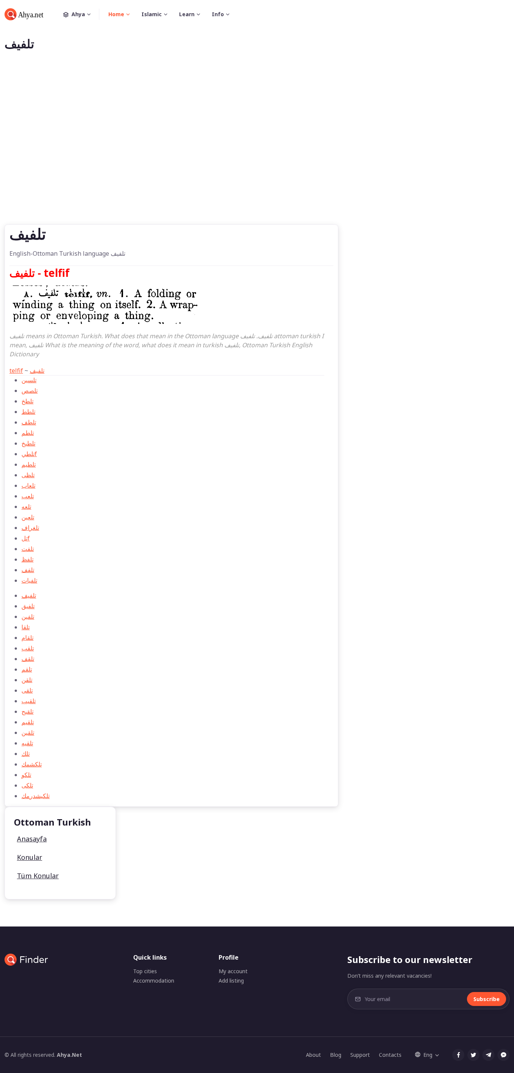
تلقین (27, 732)
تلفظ (27, 559)
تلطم (27, 433)
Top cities (145, 971)
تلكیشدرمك (35, 796)
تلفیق (28, 606)
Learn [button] (187, 14)
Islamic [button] (151, 14)
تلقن (26, 680)
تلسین (28, 380)
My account (233, 971)
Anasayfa (32, 838)
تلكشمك (31, 764)
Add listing (231, 980)
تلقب (27, 648)
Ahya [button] (78, 14)
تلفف (27, 570)
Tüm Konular (38, 875)
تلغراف (30, 528)
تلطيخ (28, 443)
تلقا (25, 627)
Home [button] (116, 14)
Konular (29, 857)
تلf (25, 538)
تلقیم (27, 722)
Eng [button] (427, 1054)
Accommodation (153, 980)
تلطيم (28, 464)
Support (360, 1054)
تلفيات (29, 580)
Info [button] (218, 14)
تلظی (28, 475)
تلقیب (28, 701)
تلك (25, 753)
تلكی (27, 785)
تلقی (27, 690)
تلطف (28, 422)
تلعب (27, 496)
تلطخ (27, 401)
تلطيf (29, 454)
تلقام (27, 637)
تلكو (26, 775)
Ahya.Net (69, 1054)
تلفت (27, 549)
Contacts (390, 1054)
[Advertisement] (257, 150)
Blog (335, 1054)
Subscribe (486, 999)
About (313, 1054)
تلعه (26, 506)
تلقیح (27, 711)
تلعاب (28, 485)
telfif (16, 370)
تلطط (28, 412)
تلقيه (27, 743)
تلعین (27, 517)
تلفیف (37, 370)
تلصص (29, 390)
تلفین (27, 616)
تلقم (26, 669)
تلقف (27, 659)
